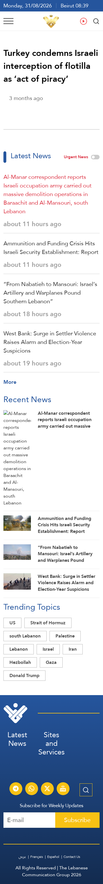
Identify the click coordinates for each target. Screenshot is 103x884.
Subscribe (77, 820)
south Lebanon (25, 636)
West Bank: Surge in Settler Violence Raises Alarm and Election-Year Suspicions (49, 342)
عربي (22, 857)
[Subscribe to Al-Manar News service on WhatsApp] (31, 789)
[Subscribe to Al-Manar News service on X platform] (47, 789)
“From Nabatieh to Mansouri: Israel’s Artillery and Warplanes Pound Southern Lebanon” (50, 293)
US (12, 623)
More (9, 382)
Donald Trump (24, 675)
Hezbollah (20, 662)
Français (36, 857)
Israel (48, 649)
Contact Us (72, 857)
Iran (73, 649)
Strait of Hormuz (48, 623)
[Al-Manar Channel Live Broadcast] (63, 789)
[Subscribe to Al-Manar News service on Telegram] (16, 789)
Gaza (51, 662)
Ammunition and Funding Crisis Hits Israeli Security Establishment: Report (50, 247)
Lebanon (18, 649)
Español (53, 857)
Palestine (65, 636)
